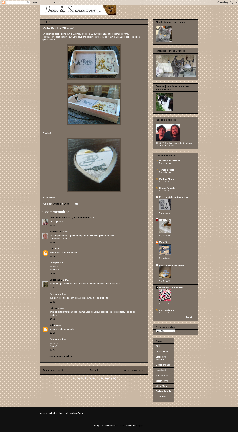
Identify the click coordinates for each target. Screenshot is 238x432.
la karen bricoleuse (169, 160)
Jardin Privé (162, 380)
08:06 (52, 273)
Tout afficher (191, 317)
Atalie (158, 346)
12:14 (52, 333)
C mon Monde (163, 364)
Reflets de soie (163, 391)
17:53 (52, 319)
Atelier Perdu (162, 351)
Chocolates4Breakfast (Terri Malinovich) (69, 217)
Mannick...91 (56, 231)
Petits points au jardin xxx (173, 197)
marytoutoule (166, 310)
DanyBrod (161, 370)
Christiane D (56, 280)
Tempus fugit (166, 169)
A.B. (52, 248)
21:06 (52, 242)
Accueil (93, 370)
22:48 (52, 302)
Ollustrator (120, 425)
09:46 (52, 288)
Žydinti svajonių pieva (171, 265)
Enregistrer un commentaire (59, 356)
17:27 (52, 225)
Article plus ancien (134, 370)
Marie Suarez (163, 386)
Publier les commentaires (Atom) (100, 378)
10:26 (52, 350)
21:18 (52, 256)
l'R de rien (161, 396)
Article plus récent (52, 370)
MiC (52, 325)
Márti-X (163, 242)
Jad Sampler (162, 375)
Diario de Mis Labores (171, 287)
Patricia (53, 308)
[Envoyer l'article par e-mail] (76, 204)
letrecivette (165, 219)
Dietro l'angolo (167, 188)
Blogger (139, 425)
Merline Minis (166, 179)
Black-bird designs (161, 358)
